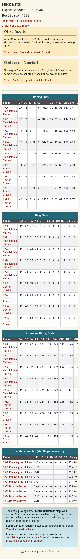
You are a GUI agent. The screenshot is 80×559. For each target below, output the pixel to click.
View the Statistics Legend (21, 529)
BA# (55, 339)
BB (51, 102)
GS (25, 102)
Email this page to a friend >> (42, 551)
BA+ (48, 339)
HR (58, 220)
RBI (63, 220)
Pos (20, 220)
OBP (61, 339)
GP (20, 102)
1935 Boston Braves (7, 202)
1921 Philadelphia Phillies (10, 122)
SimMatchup (13, 537)
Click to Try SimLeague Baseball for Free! (27, 80)
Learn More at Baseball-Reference (21, 20)
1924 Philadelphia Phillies (10, 145)
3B (53, 220)
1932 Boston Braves (7, 168)
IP (47, 102)
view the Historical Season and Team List (37, 539)
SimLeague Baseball (38, 537)
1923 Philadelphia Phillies (10, 134)
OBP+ (69, 339)
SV (38, 102)
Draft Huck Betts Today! (15, 25)
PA (31, 220)
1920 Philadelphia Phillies (10, 111)
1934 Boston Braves (7, 191)
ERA (66, 102)
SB (68, 220)
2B (48, 220)
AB (36, 220)
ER (60, 102)
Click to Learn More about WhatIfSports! (27, 52)
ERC (72, 102)
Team (6, 102)
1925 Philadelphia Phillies (10, 157)
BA (42, 339)
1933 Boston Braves (7, 180)
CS (73, 220)
